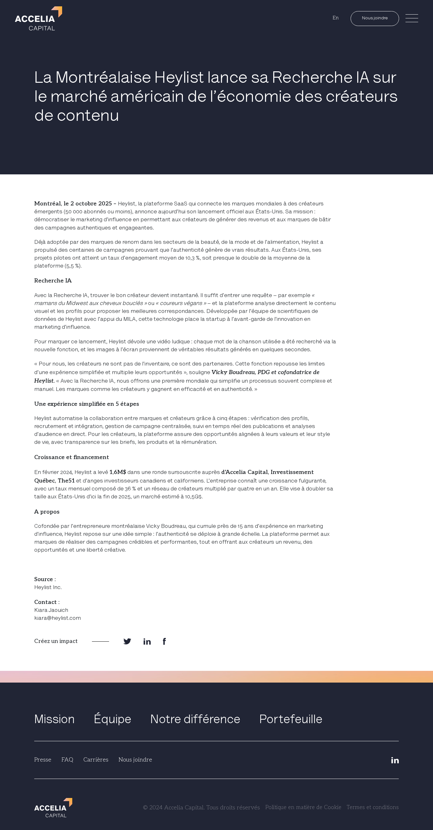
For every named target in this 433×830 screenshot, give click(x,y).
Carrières (95, 759)
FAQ (67, 759)
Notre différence (195, 720)
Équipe (112, 720)
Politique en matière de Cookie (303, 807)
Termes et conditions (373, 807)
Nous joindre (375, 18)
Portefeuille (290, 720)
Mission (54, 720)
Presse (42, 759)
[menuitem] (335, 18)
